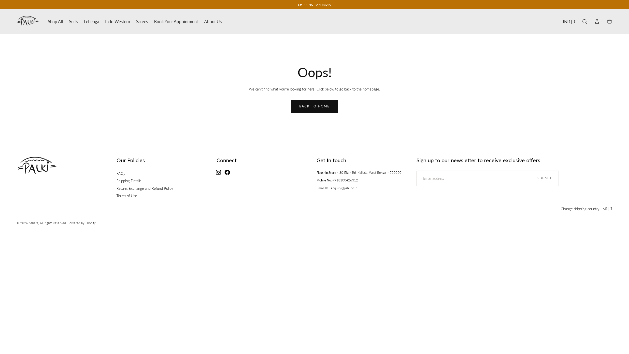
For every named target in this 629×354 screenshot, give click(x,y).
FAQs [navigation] (120, 173)
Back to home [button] (314, 106)
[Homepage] (28, 21)
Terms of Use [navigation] (126, 195)
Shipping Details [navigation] (128, 180)
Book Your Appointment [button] (176, 21)
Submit (544, 178)
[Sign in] (597, 21)
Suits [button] (73, 21)
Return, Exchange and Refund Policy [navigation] (144, 188)
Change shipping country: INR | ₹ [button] (587, 209)
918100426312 (346, 180)
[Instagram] (218, 172)
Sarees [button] (142, 21)
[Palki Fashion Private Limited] (37, 166)
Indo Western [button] (117, 21)
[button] (569, 22)
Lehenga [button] (91, 21)
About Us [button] (213, 21)
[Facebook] (227, 172)
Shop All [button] (55, 21)
